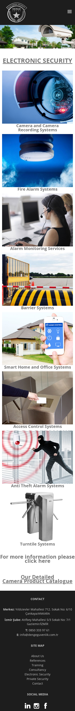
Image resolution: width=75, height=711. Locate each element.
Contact (37, 683)
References (37, 661)
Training (37, 665)
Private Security (37, 679)
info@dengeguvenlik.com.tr (37, 635)
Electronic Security (37, 674)
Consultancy (37, 670)
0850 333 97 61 (37, 630)
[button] (69, 9)
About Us (37, 656)
